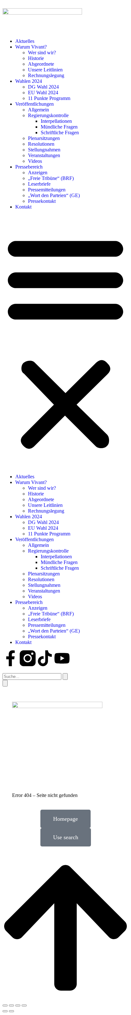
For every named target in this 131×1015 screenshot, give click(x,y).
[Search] (5, 683)
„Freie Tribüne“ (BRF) (51, 178)
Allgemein (38, 109)
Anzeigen (37, 172)
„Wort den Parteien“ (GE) (54, 195)
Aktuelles (24, 41)
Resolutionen (41, 144)
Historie (36, 58)
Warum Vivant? (31, 47)
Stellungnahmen (44, 149)
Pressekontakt (42, 201)
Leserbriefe (39, 184)
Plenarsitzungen (44, 138)
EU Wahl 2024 (43, 92)
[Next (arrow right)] (11, 1011)
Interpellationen (56, 121)
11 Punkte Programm (49, 98)
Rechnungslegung (46, 75)
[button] (65, 342)
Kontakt (23, 206)
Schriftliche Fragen (60, 132)
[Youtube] (62, 658)
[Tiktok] (45, 658)
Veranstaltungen (44, 155)
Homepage (65, 819)
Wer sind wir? (42, 52)
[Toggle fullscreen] (17, 1005)
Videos (35, 161)
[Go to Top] (65, 998)
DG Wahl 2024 (43, 87)
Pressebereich (29, 166)
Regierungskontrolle (48, 115)
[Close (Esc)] (5, 1005)
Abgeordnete (41, 64)
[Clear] (65, 676)
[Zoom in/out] (24, 1005)
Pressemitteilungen (47, 189)
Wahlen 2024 (28, 81)
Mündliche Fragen (59, 126)
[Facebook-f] (10, 658)
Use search (65, 837)
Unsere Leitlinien (45, 69)
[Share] (11, 1005)
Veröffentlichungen (34, 104)
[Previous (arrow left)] (5, 1011)
